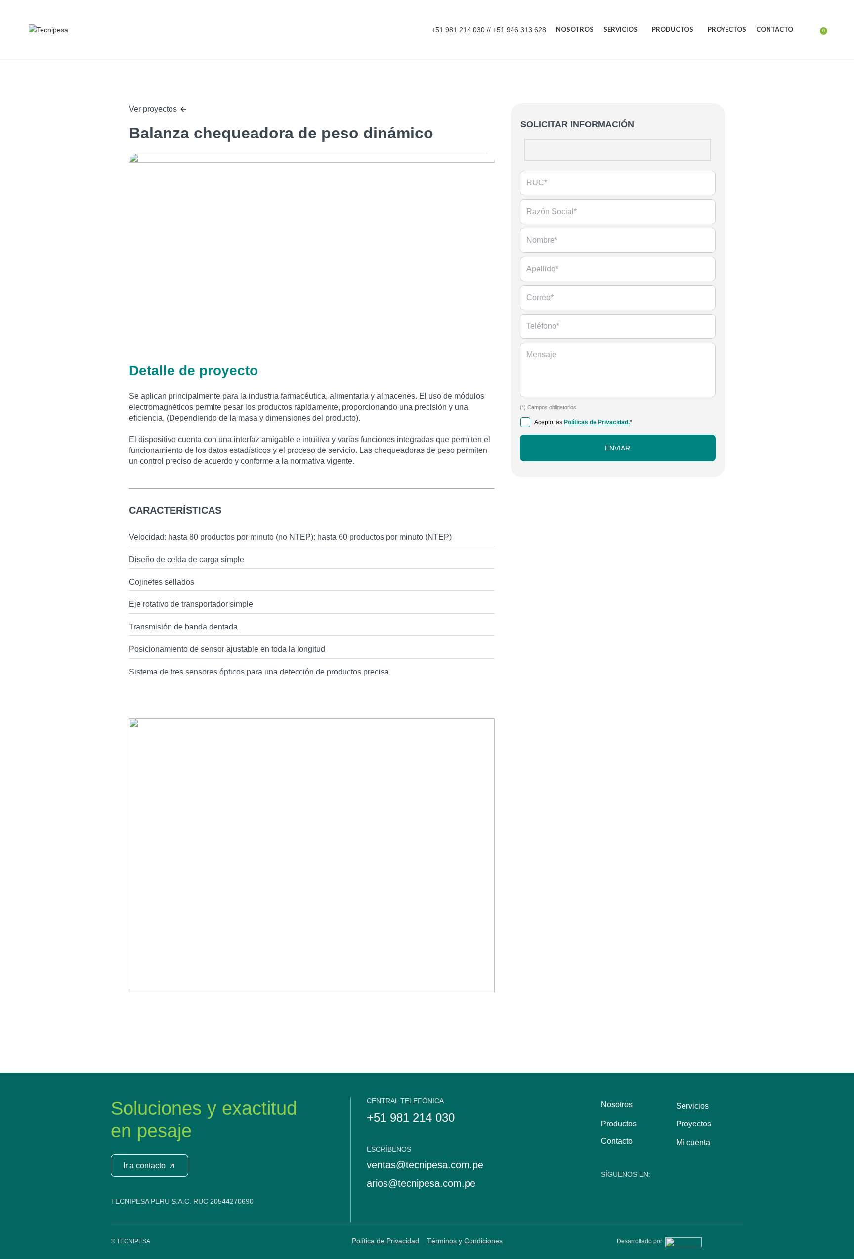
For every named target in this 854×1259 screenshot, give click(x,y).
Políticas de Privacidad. (597, 422)
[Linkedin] (631, 1191)
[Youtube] (610, 1191)
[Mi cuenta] (813, 30)
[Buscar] (803, 30)
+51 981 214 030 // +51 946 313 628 (487, 30)
